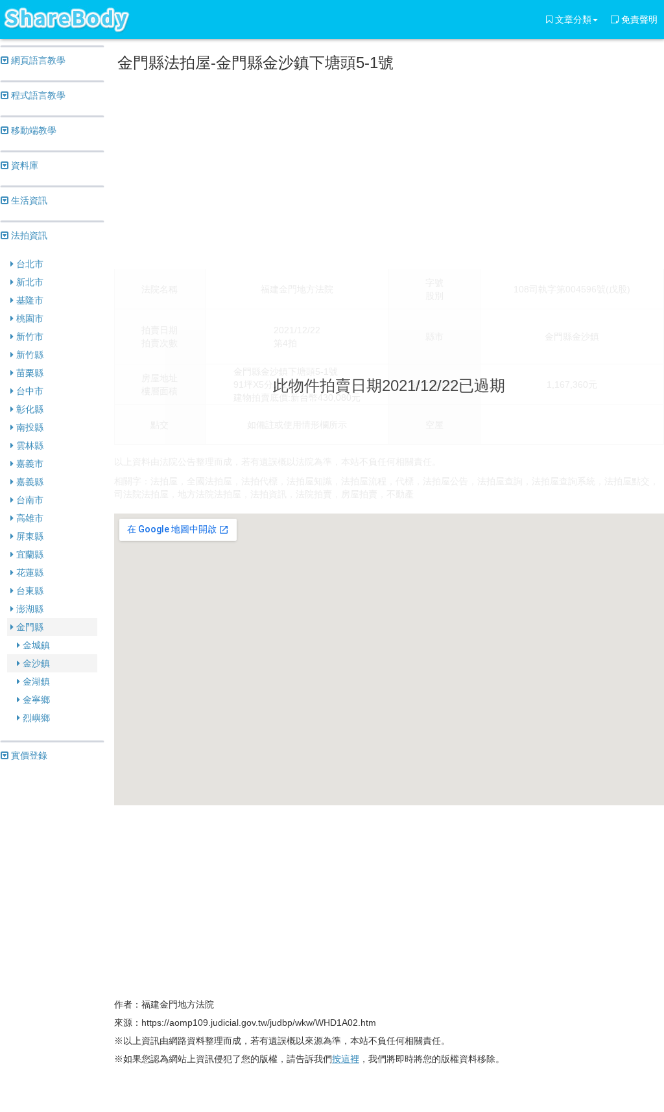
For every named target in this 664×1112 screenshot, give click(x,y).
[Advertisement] (389, 168)
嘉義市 (28, 463)
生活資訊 (27, 200)
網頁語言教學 (36, 60)
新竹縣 (28, 354)
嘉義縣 (28, 482)
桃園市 (28, 318)
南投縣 (28, 427)
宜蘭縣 (28, 554)
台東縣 (28, 591)
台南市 (28, 500)
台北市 (28, 264)
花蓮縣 (28, 572)
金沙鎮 (35, 663)
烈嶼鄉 (35, 718)
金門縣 (28, 627)
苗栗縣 (28, 373)
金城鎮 (35, 645)
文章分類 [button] (571, 19)
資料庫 (23, 165)
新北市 (28, 282)
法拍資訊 (27, 235)
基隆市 (28, 300)
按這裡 (345, 1059)
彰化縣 (28, 409)
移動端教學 (32, 130)
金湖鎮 (35, 681)
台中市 (28, 391)
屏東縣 (28, 536)
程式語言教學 (36, 95)
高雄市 (28, 518)
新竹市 (28, 336)
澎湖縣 (28, 609)
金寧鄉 (35, 699)
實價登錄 (27, 755)
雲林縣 (28, 445)
